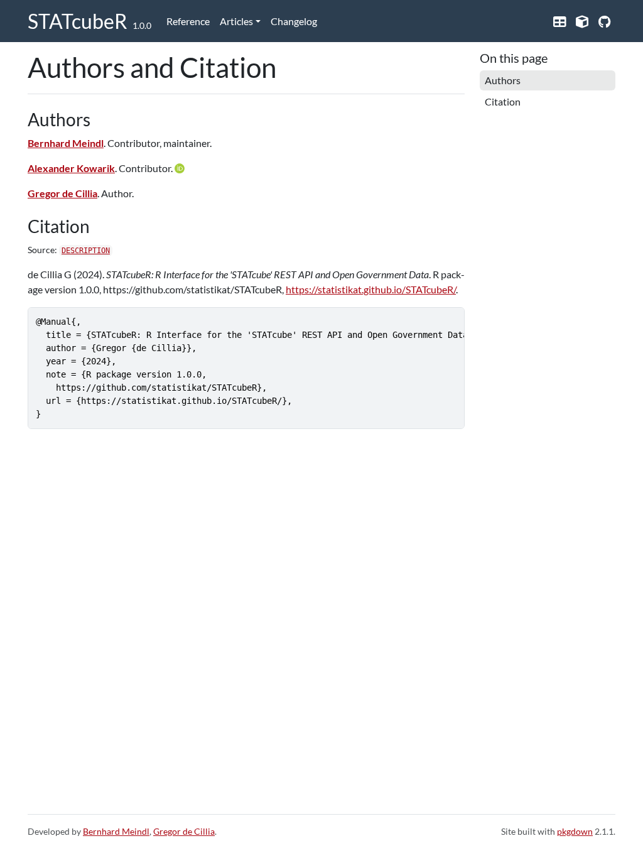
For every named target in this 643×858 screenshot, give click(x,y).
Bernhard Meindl (66, 143)
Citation (503, 101)
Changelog (294, 21)
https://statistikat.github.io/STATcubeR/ (371, 289)
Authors (503, 80)
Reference (188, 21)
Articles (236, 21)
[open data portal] (559, 21)
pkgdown (575, 831)
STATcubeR (77, 21)
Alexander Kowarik (71, 168)
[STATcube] (582, 21)
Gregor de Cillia (62, 193)
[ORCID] (181, 168)
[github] (604, 21)
